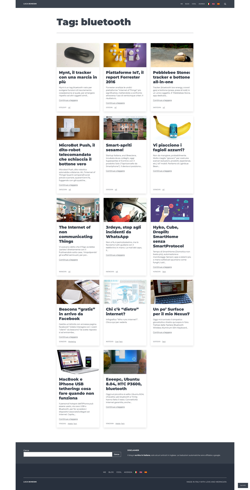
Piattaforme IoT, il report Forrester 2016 (125, 77)
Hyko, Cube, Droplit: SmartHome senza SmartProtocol (168, 236)
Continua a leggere (68, 100)
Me (182, 4)
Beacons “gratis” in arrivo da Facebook (77, 314)
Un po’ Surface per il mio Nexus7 (171, 311)
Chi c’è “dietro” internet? (122, 311)
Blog (187, 4)
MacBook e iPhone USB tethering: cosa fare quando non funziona (76, 388)
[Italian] (208, 4)
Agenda (202, 4)
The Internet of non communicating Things (75, 234)
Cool (194, 4)
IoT (69, 107)
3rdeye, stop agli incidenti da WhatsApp (123, 232)
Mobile (70, 424)
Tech (164, 272)
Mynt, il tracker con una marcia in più (78, 77)
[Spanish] (218, 4)
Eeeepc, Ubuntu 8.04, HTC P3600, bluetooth (124, 384)
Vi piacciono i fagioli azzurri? (168, 147)
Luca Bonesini (30, 4)
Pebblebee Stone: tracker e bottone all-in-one (171, 77)
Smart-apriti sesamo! (119, 147)
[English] (213, 4)
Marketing (72, 341)
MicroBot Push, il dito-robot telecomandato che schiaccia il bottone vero (77, 154)
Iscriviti (243, 485)
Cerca (26, 450)
